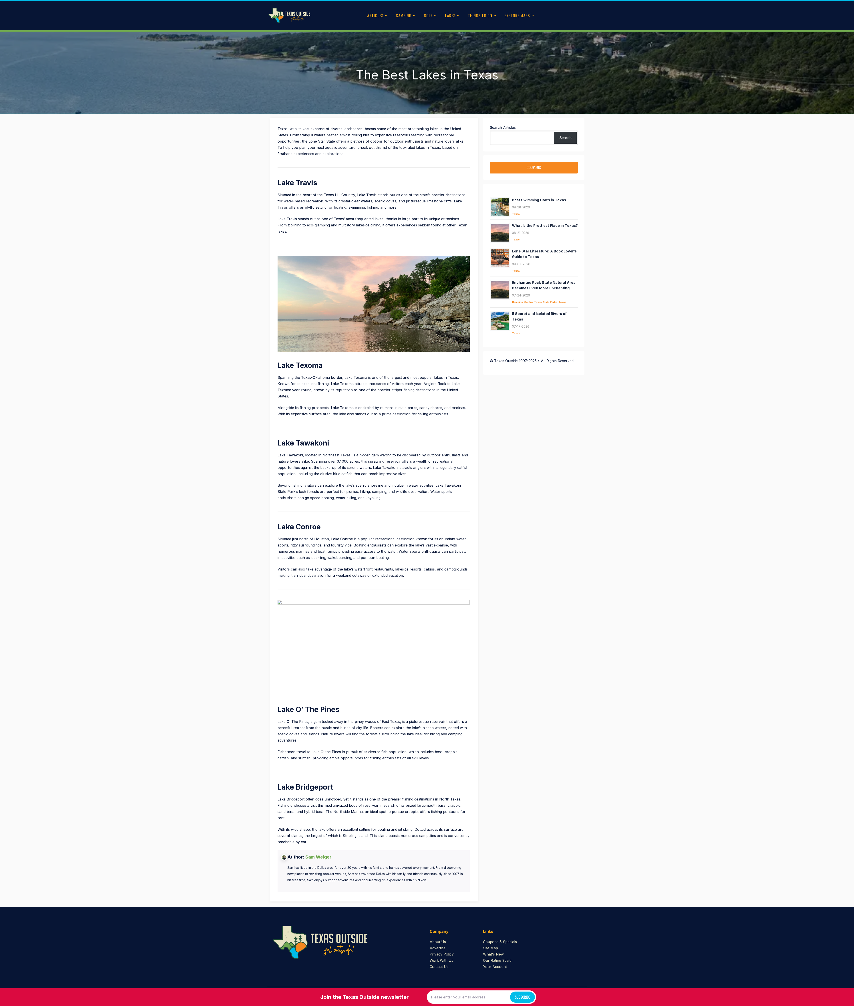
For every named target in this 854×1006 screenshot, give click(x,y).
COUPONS (534, 167)
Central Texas (533, 302)
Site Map (490, 948)
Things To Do (480, 15)
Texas (516, 214)
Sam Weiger (318, 857)
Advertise (437, 948)
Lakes (450, 15)
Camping (403, 15)
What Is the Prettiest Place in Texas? (545, 225)
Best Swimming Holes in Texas (539, 200)
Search (565, 137)
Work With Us (441, 960)
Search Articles (503, 127)
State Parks (550, 302)
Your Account (495, 966)
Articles (375, 15)
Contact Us (439, 966)
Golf (428, 15)
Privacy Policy (442, 954)
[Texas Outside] (289, 15)
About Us (438, 941)
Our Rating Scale (497, 960)
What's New (493, 954)
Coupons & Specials (500, 941)
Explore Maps (517, 15)
